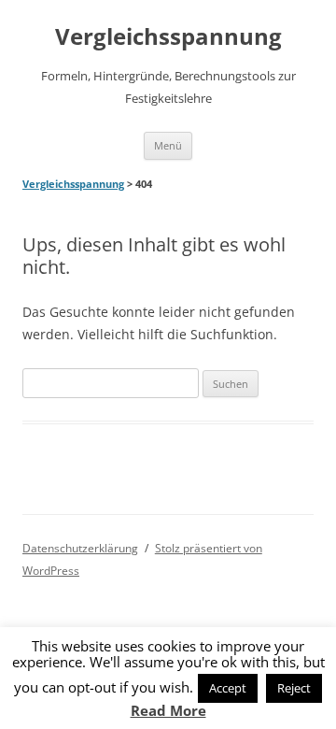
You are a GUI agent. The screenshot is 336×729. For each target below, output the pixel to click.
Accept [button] (227, 687)
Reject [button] (294, 687)
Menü (168, 145)
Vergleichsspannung (168, 36)
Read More (168, 711)
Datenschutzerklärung (80, 548)
